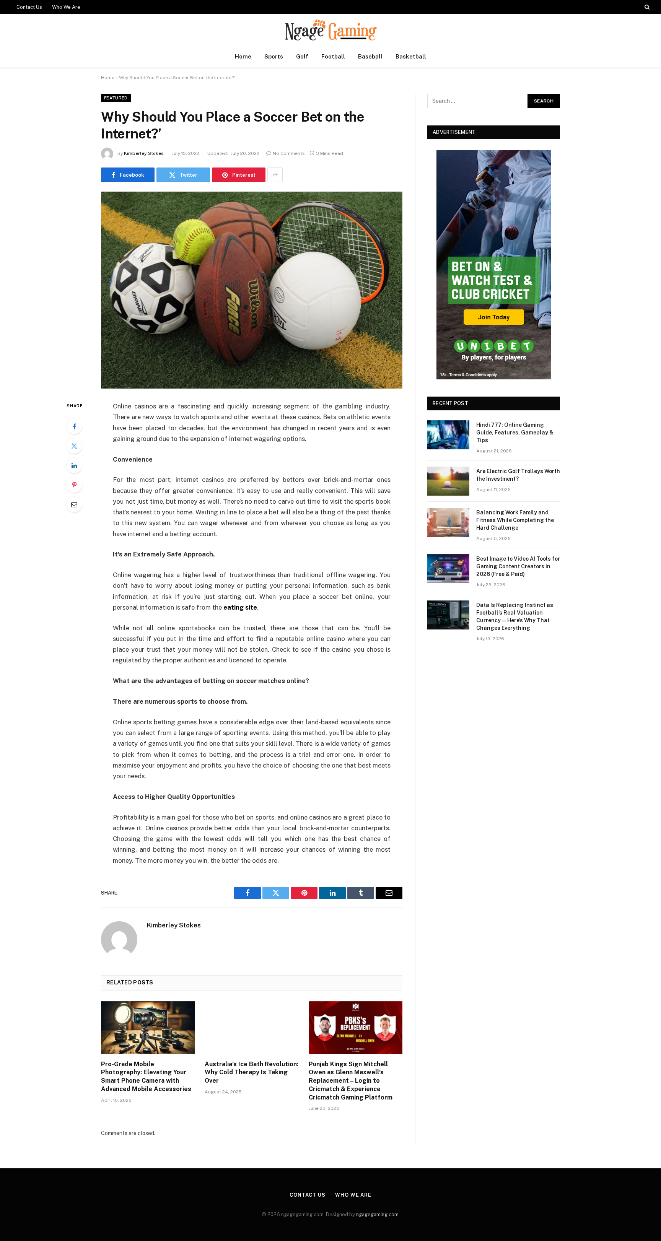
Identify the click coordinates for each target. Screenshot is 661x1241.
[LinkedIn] (74, 465)
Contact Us (29, 7)
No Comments (289, 153)
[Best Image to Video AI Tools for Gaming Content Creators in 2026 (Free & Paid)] (448, 568)
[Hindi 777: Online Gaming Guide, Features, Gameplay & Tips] (448, 434)
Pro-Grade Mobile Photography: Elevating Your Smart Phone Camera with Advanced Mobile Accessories (146, 1076)
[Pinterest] (74, 485)
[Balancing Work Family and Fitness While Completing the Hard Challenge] (448, 522)
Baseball (370, 56)
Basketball (411, 56)
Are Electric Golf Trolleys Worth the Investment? (518, 475)
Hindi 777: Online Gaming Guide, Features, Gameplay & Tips (515, 432)
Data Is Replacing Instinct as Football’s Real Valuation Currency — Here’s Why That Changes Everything (514, 616)
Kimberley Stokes (144, 153)
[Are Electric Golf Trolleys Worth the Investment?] (448, 481)
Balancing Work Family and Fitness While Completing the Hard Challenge (515, 520)
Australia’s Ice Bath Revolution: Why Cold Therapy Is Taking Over (251, 1072)
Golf (302, 56)
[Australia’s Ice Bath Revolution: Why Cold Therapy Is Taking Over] (251, 1027)
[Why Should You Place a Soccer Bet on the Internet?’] (251, 290)
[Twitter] (74, 446)
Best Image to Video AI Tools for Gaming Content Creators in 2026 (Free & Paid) (518, 566)
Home (243, 56)
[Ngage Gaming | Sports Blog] (330, 30)
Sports (273, 56)
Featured (116, 98)
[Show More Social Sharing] (275, 175)
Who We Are (66, 7)
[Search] (646, 7)
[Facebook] (74, 426)
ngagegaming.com (377, 1214)
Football (333, 56)
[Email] (74, 504)
